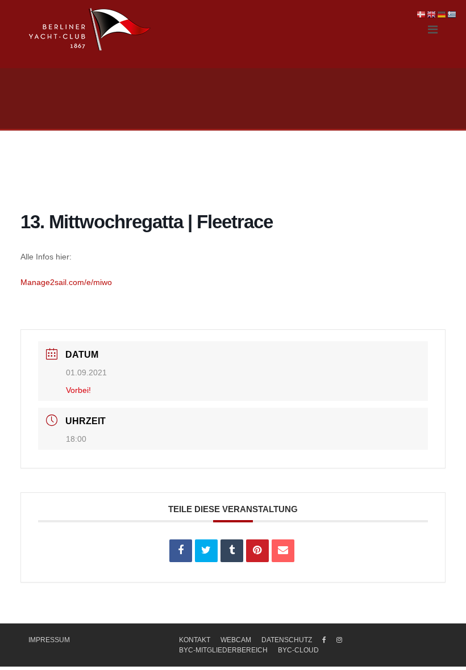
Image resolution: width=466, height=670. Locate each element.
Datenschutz (286, 640)
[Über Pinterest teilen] (257, 550)
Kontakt (194, 640)
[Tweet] (206, 550)
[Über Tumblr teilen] (231, 550)
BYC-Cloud (298, 650)
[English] (432, 14)
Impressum (49, 640)
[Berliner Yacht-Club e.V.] (90, 29)
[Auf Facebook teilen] (180, 550)
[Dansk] (422, 14)
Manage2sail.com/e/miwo (66, 282)
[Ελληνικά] (452, 14)
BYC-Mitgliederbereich (223, 650)
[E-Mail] (283, 550)
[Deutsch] (442, 14)
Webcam (235, 640)
